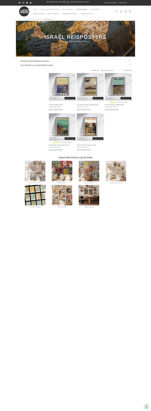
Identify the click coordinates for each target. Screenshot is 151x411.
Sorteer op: (95, 70)
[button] (36, 9)
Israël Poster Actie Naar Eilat (59, 145)
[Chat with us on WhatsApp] (146, 406)
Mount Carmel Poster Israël (86, 145)
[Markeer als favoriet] (73, 75)
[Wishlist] (125, 11)
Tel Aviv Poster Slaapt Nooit (114, 105)
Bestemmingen (31, 19)
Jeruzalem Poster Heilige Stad (87, 105)
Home (25, 19)
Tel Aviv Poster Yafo (56, 105)
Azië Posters (39, 19)
